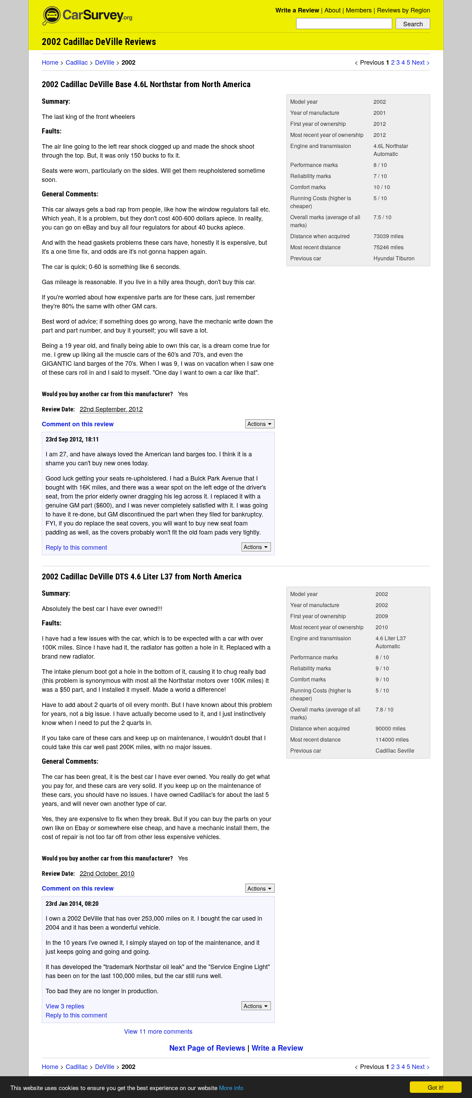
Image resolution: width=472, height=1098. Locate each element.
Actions (256, 424)
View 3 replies (65, 1005)
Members (359, 9)
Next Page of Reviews (207, 1047)
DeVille (104, 61)
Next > (421, 61)
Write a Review (297, 10)
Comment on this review (78, 423)
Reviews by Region (403, 9)
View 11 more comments (158, 1030)
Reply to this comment (76, 546)
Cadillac (77, 61)
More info (231, 1087)
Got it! (436, 1087)
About (332, 9)
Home (50, 61)
